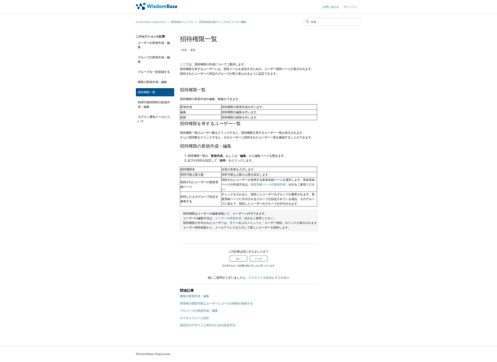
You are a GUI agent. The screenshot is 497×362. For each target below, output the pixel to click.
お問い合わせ (331, 6)
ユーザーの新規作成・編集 (154, 45)
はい (238, 258)
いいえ (258, 258)
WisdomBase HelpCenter (151, 21)
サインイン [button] (350, 6)
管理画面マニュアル (182, 21)
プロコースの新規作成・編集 (199, 310)
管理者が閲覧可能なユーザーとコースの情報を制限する (216, 303)
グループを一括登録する (154, 72)
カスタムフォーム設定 (194, 318)
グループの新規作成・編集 (154, 59)
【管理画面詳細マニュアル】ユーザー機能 (222, 21)
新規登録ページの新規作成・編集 (272, 184)
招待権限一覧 (146, 92)
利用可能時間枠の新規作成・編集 (154, 104)
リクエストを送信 (260, 277)
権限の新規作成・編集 (152, 82)
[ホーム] (156, 9)
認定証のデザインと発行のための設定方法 (207, 325)
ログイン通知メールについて (154, 119)
